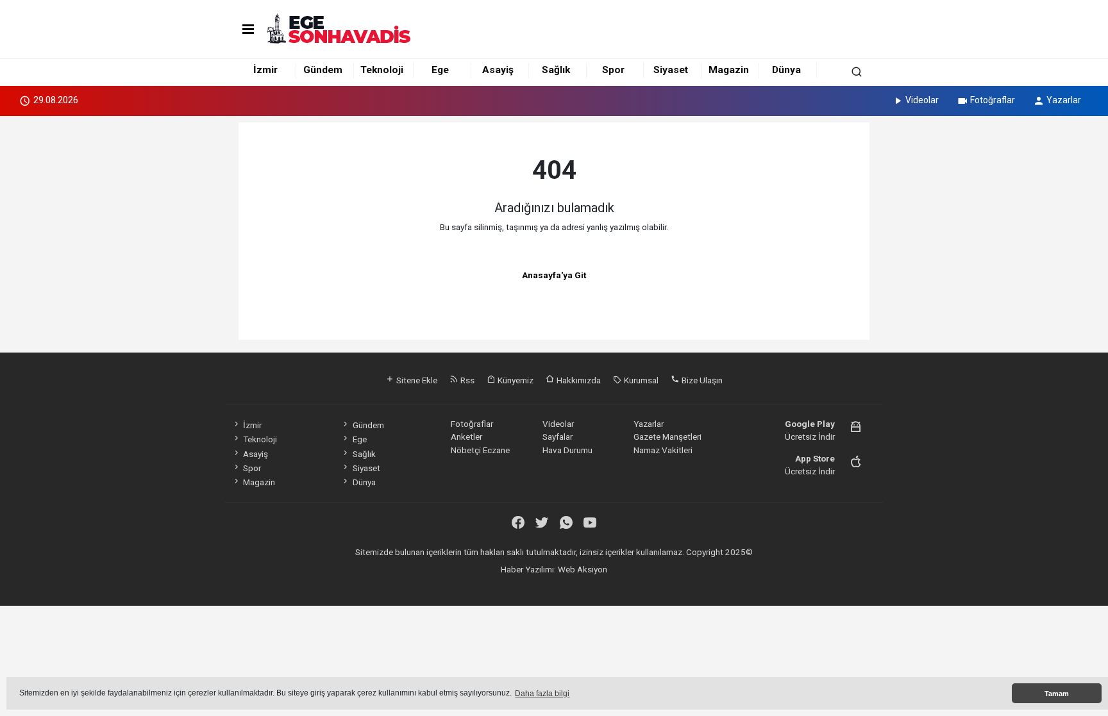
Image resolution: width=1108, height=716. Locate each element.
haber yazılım (606, 582)
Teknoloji (381, 70)
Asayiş (498, 70)
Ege (440, 70)
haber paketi (507, 582)
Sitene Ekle (415, 380)
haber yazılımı (457, 582)
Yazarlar (1063, 100)
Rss (466, 380)
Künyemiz (514, 380)
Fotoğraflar (992, 100)
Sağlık (556, 70)
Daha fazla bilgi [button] (542, 693)
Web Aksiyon (582, 569)
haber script (654, 582)
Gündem (322, 70)
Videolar (922, 100)
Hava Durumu (567, 450)
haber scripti (556, 582)
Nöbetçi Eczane (480, 450)
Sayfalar (557, 436)
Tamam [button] (1057, 693)
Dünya (786, 70)
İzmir (265, 70)
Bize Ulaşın (701, 380)
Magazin (729, 70)
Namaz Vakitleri (663, 450)
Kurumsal (640, 380)
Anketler (466, 436)
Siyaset (670, 70)
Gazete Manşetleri (667, 436)
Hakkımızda (578, 380)
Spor (613, 70)
